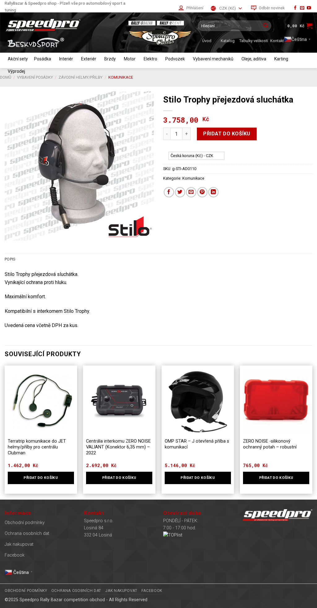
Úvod (206, 40)
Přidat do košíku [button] (41, 477)
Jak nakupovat (19, 544)
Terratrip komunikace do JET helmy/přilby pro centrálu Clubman (37, 447)
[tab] (10, 259)
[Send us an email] (302, 8)
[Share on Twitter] (180, 192)
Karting (281, 58)
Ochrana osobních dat (27, 533)
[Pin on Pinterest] (202, 192)
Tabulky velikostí (253, 40)
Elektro (150, 58)
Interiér (66, 58)
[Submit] (265, 25)
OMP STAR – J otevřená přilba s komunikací (197, 444)
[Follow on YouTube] (309, 8)
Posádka (42, 58)
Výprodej (16, 71)
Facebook (14, 555)
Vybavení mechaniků (213, 58)
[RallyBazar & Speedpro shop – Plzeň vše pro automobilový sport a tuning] (63, 25)
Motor (130, 58)
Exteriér (88, 58)
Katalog (228, 40)
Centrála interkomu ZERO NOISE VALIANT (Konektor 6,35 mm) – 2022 (118, 447)
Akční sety (18, 58)
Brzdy (110, 58)
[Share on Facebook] (169, 192)
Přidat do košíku (226, 134)
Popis (10, 259)
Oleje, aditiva (253, 58)
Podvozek (175, 58)
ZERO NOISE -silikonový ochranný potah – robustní (270, 444)
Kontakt (277, 40)
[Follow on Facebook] (295, 8)
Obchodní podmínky (25, 522)
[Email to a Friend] (191, 192)
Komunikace (193, 178)
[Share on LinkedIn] (213, 192)
